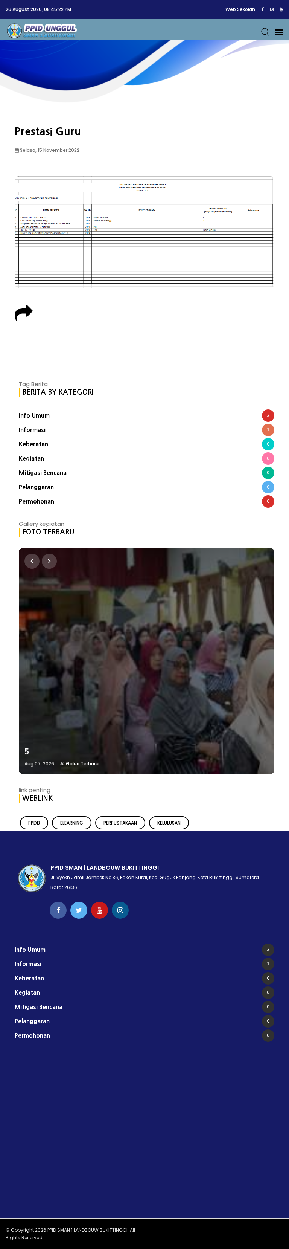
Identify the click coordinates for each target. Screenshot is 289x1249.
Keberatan (144, 444)
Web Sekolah (240, 9)
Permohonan (144, 501)
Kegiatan (144, 458)
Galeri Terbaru (82, 763)
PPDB (34, 823)
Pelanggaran (144, 487)
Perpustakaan (120, 823)
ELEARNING (71, 823)
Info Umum (144, 415)
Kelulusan (169, 823)
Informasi (144, 430)
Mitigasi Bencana (144, 473)
